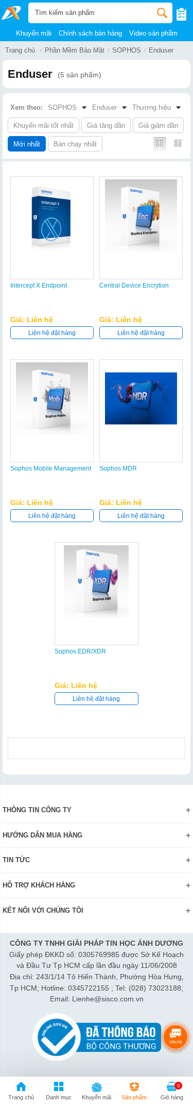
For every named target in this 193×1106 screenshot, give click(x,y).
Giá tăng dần (106, 125)
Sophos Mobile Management (50, 468)
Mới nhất (26, 144)
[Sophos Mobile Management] (52, 398)
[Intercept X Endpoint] (52, 215)
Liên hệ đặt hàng (52, 333)
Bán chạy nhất (75, 144)
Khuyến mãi (33, 33)
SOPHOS (126, 50)
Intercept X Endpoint (38, 285)
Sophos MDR (118, 468)
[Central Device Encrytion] (141, 215)
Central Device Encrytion (134, 285)
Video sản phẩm (153, 33)
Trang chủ (20, 50)
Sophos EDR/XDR (80, 651)
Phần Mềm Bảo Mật (74, 50)
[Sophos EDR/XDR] (96, 581)
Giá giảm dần (158, 125)
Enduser (161, 50)
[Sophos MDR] (141, 398)
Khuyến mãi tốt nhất (43, 125)
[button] (58, 1092)
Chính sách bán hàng (90, 33)
